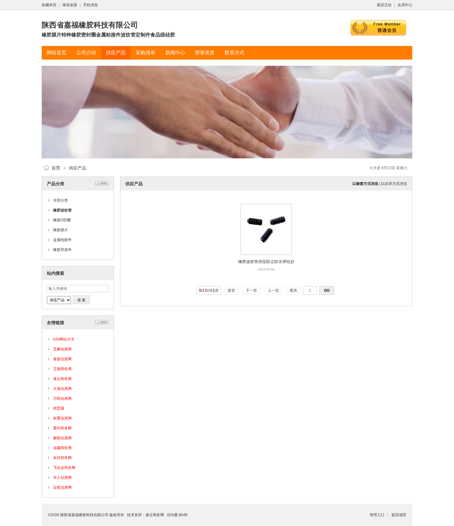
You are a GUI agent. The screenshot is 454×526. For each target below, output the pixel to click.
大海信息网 (62, 388)
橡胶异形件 (62, 250)
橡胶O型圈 (62, 220)
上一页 (273, 290)
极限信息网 (62, 438)
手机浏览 (90, 5)
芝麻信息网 (62, 349)
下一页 (251, 290)
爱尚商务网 (62, 428)
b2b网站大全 (63, 339)
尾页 (293, 290)
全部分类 (60, 200)
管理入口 (377, 515)
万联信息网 (62, 398)
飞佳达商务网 (64, 467)
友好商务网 (62, 458)
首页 (56, 167)
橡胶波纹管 (62, 210)
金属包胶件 (62, 240)
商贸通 (58, 408)
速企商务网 (62, 379)
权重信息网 (62, 418)
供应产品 (77, 167)
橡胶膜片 (60, 230)
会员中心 (404, 5)
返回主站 (384, 5)
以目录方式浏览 (394, 184)
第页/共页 (209, 290)
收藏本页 (49, 5)
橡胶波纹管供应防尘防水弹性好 (266, 261)
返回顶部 (398, 515)
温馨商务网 (62, 448)
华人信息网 (62, 477)
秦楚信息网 (62, 359)
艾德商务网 (62, 369)
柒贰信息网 (62, 487)
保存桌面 (69, 5)
